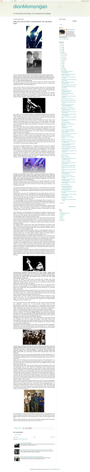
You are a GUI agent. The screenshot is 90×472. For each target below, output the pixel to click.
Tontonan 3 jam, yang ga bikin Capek (68, 165)
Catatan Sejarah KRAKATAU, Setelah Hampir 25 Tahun (68, 149)
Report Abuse (72, 206)
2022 (61, 44)
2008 (61, 203)
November (63, 55)
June (62, 63)
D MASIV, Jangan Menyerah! (25, 442)
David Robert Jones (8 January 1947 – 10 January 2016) (68, 142)
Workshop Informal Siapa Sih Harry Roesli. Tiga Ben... (68, 131)
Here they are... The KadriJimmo (67, 107)
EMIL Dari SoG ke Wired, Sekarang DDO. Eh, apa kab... (68, 75)
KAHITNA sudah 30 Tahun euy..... (67, 98)
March (62, 68)
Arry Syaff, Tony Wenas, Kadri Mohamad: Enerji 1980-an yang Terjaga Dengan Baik (36, 449)
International (62, 214)
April (62, 66)
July (62, 61)
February (63, 70)
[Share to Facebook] (29, 428)
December (63, 53)
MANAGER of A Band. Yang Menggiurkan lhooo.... (66, 91)
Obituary (61, 218)
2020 (61, 45)
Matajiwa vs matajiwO (65, 156)
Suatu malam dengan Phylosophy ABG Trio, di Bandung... (68, 115)
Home (34, 437)
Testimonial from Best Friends (66, 175)
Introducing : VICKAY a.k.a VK (66, 139)
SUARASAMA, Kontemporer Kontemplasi (66, 127)
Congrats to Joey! (64, 89)
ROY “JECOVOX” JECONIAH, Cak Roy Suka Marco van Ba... (68, 159)
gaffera (50, 469)
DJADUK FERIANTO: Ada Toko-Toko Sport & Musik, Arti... (68, 173)
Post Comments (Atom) (23, 439)
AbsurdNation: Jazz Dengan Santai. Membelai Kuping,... (68, 180)
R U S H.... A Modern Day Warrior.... (67, 129)
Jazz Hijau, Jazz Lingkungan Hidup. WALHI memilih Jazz (68, 144)
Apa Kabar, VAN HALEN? (66, 135)
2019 (61, 47)
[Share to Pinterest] (31, 428)
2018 (61, 48)
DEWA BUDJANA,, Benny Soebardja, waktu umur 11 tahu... (68, 110)
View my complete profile (64, 38)
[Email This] (25, 428)
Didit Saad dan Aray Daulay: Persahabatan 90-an (66, 189)
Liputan (61, 217)
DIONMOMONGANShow (65, 213)
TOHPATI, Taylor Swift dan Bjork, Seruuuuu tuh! (67, 94)
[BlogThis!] (27, 428)
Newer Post (16, 437)
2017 (61, 50)
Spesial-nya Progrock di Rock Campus (68, 100)
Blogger (58, 469)
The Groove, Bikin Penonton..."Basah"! (68, 153)
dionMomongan (30, 6)
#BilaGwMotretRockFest (65, 122)
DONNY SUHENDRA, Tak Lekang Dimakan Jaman (67, 83)
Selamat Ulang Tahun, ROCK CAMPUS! (68, 133)
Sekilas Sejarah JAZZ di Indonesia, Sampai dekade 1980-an (31, 456)
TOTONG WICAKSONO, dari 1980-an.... (68, 146)
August (62, 60)
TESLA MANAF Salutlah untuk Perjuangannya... (67, 72)
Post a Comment (18, 434)
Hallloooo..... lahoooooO (65, 161)
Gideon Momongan (71, 29)
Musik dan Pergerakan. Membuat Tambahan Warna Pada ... (67, 105)
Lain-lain (61, 216)
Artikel (61, 211)
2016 (61, 52)
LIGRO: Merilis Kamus (65, 184)
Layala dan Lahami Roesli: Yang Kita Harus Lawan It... (68, 182)
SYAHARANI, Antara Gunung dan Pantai (69, 84)
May (62, 65)
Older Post (52, 437)
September (63, 58)
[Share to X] (28, 428)
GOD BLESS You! (64, 155)
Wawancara (62, 220)
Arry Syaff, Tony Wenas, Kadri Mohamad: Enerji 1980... (66, 187)
